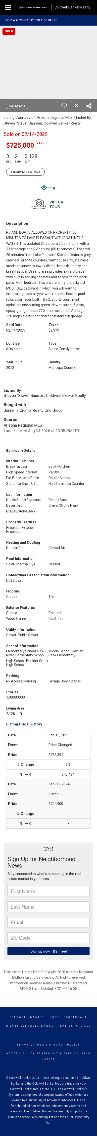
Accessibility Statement (32, 1053)
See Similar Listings (25, 171)
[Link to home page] (33, 7)
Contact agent (17, 105)
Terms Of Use (31, 1045)
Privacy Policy (64, 1045)
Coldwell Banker (27, 1017)
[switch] (64, 106)
